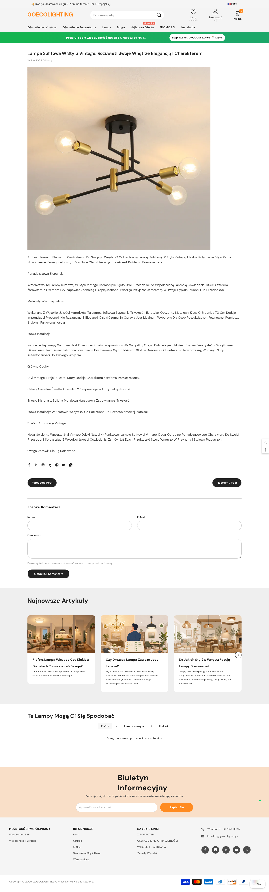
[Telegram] (57, 464)
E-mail (141, 517)
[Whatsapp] (70, 464)
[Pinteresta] (43, 464)
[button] (238, 655)
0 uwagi (48, 60)
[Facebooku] (29, 464)
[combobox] (122, 15)
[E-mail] (64, 464)
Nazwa (31, 517)
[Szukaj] (127, 15)
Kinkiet (163, 726)
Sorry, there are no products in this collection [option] (134, 738)
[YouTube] (236, 850)
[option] (61, 649)
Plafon (105, 726)
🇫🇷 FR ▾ (232, 4)
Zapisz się (177, 807)
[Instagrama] (215, 850)
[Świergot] (36, 464)
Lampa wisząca (134, 726)
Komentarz (34, 535)
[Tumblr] (50, 464)
